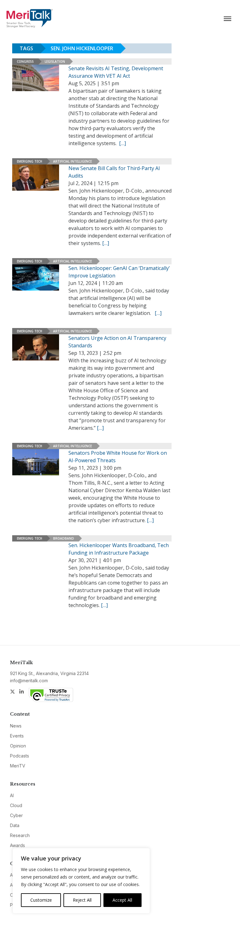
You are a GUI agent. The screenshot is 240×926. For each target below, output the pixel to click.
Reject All (82, 900)
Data (14, 825)
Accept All (122, 900)
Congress (25, 61)
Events (17, 735)
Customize (41, 900)
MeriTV (17, 765)
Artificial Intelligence (72, 161)
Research (20, 835)
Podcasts (19, 755)
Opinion (18, 745)
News (16, 725)
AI (12, 795)
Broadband (63, 538)
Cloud (16, 805)
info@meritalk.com (29, 680)
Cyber (16, 815)
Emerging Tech (29, 161)
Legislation (55, 61)
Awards (17, 845)
